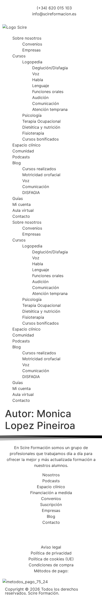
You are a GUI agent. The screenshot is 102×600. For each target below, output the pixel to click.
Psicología (32, 115)
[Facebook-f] (8, 536)
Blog (16, 162)
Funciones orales (47, 91)
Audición (40, 97)
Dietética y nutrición (41, 127)
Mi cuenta (21, 204)
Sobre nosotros (26, 38)
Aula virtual (23, 210)
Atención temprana (50, 109)
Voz (35, 73)
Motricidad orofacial (41, 174)
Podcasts (21, 156)
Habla (37, 79)
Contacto (21, 216)
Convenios (32, 44)
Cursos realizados (39, 168)
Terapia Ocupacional (41, 121)
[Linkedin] (36, 536)
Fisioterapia (33, 133)
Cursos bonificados (40, 139)
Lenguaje (40, 85)
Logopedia (32, 61)
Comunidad (23, 150)
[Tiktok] (63, 536)
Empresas (31, 50)
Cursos (19, 55)
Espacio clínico (26, 145)
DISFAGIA (31, 192)
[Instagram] (22, 536)
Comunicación (45, 103)
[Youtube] (49, 536)
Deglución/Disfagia (50, 67)
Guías (17, 198)
